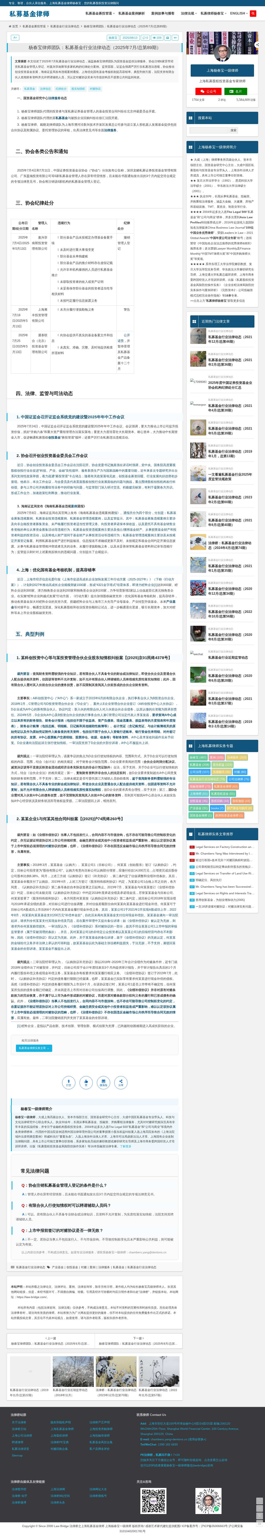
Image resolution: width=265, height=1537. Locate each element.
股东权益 (222, 764)
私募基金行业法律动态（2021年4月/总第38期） (230, 408)
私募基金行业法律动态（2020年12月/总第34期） (230, 591)
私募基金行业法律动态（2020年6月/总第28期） (230, 678)
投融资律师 (200, 786)
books (217, 808)
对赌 (48, 846)
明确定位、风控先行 (209, 880)
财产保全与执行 (239, 808)
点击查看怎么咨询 (215, 1460)
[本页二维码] (259, 1523)
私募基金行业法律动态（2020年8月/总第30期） (230, 637)
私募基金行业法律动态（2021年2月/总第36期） (230, 362)
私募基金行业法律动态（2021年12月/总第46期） (230, 339)
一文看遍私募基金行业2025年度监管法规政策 (230, 477)
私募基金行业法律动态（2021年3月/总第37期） (230, 701)
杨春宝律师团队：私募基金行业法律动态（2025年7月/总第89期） (95, 47)
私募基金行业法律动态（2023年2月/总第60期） (230, 499)
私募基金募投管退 (34, 26)
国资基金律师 (201, 815)
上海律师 (199, 793)
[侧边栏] (175, 38)
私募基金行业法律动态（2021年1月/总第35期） (230, 568)
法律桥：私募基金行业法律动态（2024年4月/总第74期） (229, 545)
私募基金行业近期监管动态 (228, 657)
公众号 (211, 91)
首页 (15, 26)
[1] (155, 585)
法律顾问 (222, 772)
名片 (238, 91)
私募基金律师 (226, 786)
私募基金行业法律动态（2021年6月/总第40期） (230, 522)
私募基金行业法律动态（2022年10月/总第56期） (230, 614)
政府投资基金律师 (229, 815)
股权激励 (241, 801)
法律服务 (54, 98)
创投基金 (54, 437)
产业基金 (58, 1267)
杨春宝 (113, 37)
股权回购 (220, 801)
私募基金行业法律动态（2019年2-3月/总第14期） (230, 724)
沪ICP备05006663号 (214, 1526)
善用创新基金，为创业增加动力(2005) (220, 900)
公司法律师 (239, 779)
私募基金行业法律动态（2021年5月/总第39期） (230, 431)
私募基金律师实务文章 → (34, 1048)
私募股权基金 (223, 793)
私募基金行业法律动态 (64, 26)
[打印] (167, 38)
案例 (74, 506)
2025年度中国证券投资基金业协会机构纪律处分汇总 (230, 385)
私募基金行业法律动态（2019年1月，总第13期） (230, 454)
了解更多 (125, 1146)
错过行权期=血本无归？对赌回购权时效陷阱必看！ (228, 860)
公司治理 (199, 772)
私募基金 (61, 118)
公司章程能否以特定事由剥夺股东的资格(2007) (226, 866)
